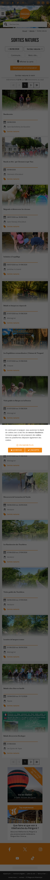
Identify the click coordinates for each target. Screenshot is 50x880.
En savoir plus (26, 445)
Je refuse (17, 450)
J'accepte (35, 450)
